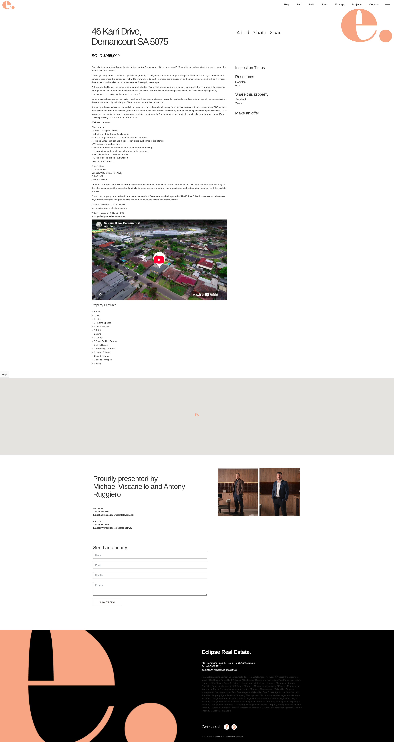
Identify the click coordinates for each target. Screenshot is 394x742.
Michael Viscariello (121, 486)
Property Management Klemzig (283, 695)
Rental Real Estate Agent (253, 683)
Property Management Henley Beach (220, 707)
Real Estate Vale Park (277, 680)
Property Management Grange (254, 707)
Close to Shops (101, 356)
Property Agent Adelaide (223, 695)
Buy (286, 4)
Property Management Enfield (216, 710)
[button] (197, 414)
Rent (324, 4)
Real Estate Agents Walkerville (246, 692)
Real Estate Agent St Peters (225, 683)
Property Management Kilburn (285, 707)
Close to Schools (102, 352)
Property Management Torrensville (218, 704)
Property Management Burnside (250, 698)
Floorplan (240, 82)
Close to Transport (103, 359)
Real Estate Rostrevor (254, 680)
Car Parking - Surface (104, 348)
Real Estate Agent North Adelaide (225, 680)
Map (237, 85)
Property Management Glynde (252, 695)
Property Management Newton (234, 689)
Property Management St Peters (227, 686)
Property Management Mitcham (217, 701)
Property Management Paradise (249, 701)
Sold (311, 4)
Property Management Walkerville (267, 689)
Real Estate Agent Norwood (261, 677)
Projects (357, 4)
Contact (374, 4)
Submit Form (107, 602)
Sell (299, 4)
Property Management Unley (281, 698)
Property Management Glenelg (252, 704)
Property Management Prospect (217, 698)
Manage (339, 4)
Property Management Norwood (260, 686)
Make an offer (247, 113)
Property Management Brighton (284, 704)
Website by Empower (235, 736)
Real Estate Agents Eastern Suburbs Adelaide (224, 677)
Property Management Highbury (282, 701)
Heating (98, 363)
